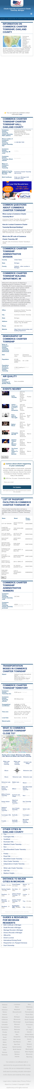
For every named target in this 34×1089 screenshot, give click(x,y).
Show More (5, 457)
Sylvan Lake (26, 809)
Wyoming (29, 1056)
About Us (8, 1084)
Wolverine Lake (20, 755)
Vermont (29, 1044)
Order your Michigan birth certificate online (21, 177)
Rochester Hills (8, 842)
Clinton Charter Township (16, 894)
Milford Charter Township (6, 795)
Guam (5, 1037)
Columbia (5, 1024)
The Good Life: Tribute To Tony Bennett (14, 451)
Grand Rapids (16, 884)
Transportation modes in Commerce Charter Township (15, 668)
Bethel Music (13, 425)
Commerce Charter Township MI (25, 18)
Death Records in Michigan (12, 927)
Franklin (4, 821)
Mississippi (17, 1022)
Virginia (29, 1046)
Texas (29, 1027)
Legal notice (7, 1081)
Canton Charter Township (16, 900)
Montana (17, 1027)
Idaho (4, 1042)
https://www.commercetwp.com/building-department (23, 330)
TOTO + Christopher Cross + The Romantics (14, 407)
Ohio (29, 1004)
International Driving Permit (12, 940)
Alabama (4, 1004)
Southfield (7, 839)
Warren (25, 884)
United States (18, 259)
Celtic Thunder (14, 396)
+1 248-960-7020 (19, 142)
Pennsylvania (29, 1012)
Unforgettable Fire (14, 433)
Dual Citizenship (9, 945)
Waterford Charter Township (15, 802)
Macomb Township (4, 900)
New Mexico (17, 1041)
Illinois (5, 1044)
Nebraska (17, 1029)
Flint (24, 907)
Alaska (5, 1007)
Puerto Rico (29, 1014)
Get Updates (17, 487)
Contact (14, 1084)
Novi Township (27, 801)
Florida (5, 1032)
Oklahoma (29, 1007)
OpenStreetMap (22, 752)
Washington (29, 1049)
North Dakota (17, 1049)
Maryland (17, 1009)
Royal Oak (7, 856)
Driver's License (9, 938)
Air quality (10, 376)
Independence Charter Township (14, 864)
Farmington (26, 815)
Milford (14, 789)
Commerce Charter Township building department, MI (15, 276)
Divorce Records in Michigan (13, 932)
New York (17, 1044)
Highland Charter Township (4, 809)
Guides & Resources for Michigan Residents (15, 920)
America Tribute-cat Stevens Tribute (13, 442)
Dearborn (4, 894)
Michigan (3, 18)
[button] (4, 737)
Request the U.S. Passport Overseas (15, 943)
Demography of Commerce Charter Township (15, 339)
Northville (14, 815)
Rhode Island (29, 1017)
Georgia (4, 1034)
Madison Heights (9, 873)
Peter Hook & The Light (14, 416)
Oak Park (7, 870)
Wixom (8, 756)
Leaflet (9, 752)
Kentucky (5, 1054)
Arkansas (5, 1017)
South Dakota (29, 1022)
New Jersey (17, 1039)
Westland (4, 906)
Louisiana (17, 1004)
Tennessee (29, 1024)
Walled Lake (15, 782)
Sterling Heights (6, 889)
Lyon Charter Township (16, 809)
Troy (5, 834)
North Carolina (17, 1047)
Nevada (17, 1032)
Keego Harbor (6, 801)
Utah (29, 1041)
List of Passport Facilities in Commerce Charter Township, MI (17, 502)
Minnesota (17, 1019)
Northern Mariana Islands (17, 1054)
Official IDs (7, 935)
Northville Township (14, 821)
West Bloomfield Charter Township (15, 849)
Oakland (16, 266)
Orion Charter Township (11, 861)
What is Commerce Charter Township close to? (14, 731)
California (5, 1019)
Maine (17, 1007)
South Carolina (29, 1019)
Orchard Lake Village (28, 762)
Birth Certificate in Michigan (12, 925)
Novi (24, 795)
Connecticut (5, 1027)
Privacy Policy (25, 1081)
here (20, 114)
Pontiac (6, 853)
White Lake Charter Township (22, 756)
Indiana (4, 1047)
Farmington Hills (6, 815)
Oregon (29, 1009)
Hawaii (5, 1039)
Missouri (17, 1024)
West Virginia (29, 1051)
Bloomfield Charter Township (26, 821)
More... (3, 577)
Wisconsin (29, 1054)
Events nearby (12, 389)
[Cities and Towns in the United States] (17, 3)
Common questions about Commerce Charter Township (14, 207)
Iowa (4, 1049)
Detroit (3, 885)
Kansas (4, 1052)
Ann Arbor (15, 889)
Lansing (25, 889)
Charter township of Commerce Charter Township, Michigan (17, 9)
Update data (16, 1081)
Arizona (4, 1014)
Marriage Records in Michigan (13, 930)
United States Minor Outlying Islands (29, 1037)
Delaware (5, 1029)
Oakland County (11, 18)
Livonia (25, 894)
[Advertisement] (17, 83)
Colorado (5, 1022)
